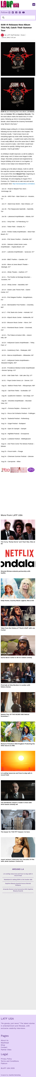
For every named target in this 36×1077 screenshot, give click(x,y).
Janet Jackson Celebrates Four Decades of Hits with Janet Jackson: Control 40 (17, 860)
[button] (33, 4)
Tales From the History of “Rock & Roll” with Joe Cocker (18, 629)
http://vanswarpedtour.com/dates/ (24, 184)
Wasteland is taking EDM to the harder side (18, 879)
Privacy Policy (6, 1059)
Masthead (5, 1043)
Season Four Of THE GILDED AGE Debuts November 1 (15, 715)
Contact (4, 1047)
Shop (3, 1045)
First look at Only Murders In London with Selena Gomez (15, 686)
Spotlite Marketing (14, 1075)
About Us (4, 1040)
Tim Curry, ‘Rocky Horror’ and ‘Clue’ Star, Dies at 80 (18, 542)
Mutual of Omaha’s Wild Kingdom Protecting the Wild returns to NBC (18, 744)
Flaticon (4, 1063)
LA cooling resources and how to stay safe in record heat (16, 774)
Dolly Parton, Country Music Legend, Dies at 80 (17, 600)
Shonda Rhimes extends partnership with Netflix (15, 572)
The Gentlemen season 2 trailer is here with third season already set (16, 803)
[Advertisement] (18, 492)
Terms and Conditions (10, 1061)
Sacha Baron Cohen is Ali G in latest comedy (16, 657)
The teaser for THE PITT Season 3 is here (15, 832)
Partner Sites (6, 1050)
